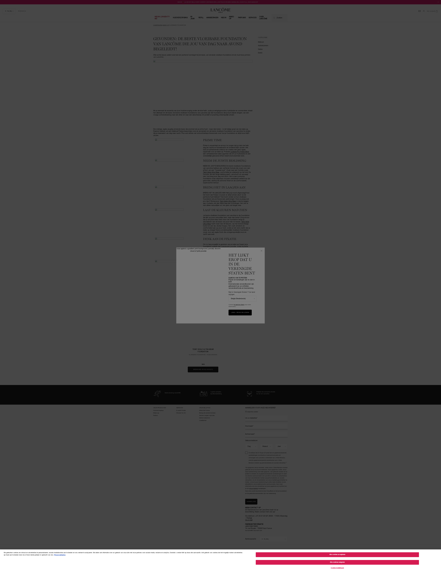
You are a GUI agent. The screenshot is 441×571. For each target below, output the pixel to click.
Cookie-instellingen (337, 568)
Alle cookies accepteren (337, 554)
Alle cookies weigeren (337, 562)
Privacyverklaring (59, 555)
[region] (220, 560)
